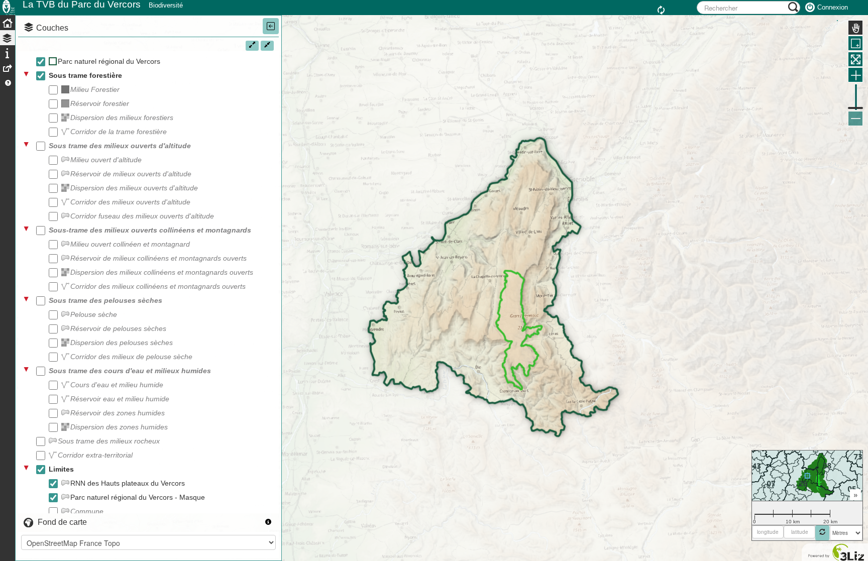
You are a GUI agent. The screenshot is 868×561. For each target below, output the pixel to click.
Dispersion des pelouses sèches (121, 343)
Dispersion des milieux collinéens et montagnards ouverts (161, 272)
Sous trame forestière (85, 75)
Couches (52, 28)
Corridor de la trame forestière (118, 132)
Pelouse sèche (93, 314)
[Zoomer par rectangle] (855, 43)
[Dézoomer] (855, 118)
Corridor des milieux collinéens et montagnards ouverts (158, 286)
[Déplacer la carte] (855, 27)
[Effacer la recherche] (663, 11)
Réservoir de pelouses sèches (118, 328)
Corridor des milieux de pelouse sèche (131, 357)
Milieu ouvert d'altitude (106, 160)
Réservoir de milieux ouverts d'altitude (130, 174)
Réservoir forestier (99, 103)
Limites (61, 469)
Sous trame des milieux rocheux (109, 441)
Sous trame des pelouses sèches (105, 300)
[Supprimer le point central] (822, 532)
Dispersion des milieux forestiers (121, 118)
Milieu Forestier (95, 89)
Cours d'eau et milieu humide (116, 385)
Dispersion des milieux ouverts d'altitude (134, 188)
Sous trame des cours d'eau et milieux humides (130, 371)
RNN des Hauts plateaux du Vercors (127, 483)
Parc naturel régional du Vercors (109, 61)
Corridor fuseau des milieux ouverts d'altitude (142, 216)
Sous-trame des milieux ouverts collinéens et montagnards (150, 230)
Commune (86, 511)
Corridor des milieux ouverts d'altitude (130, 202)
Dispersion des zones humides (119, 427)
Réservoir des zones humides (117, 413)
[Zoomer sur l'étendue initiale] (855, 59)
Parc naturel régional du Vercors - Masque (137, 497)
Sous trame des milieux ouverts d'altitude (120, 146)
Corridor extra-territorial (95, 455)
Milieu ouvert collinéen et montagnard (130, 244)
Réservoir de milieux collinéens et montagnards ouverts (158, 258)
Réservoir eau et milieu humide (119, 399)
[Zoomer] (855, 74)
